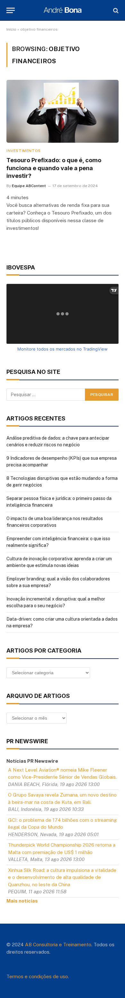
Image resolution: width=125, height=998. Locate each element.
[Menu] (10, 10)
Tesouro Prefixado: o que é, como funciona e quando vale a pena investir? (53, 168)
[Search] (115, 10)
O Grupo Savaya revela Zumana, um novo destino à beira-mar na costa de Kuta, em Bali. (62, 798)
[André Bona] (62, 10)
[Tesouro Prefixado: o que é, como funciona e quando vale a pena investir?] (62, 111)
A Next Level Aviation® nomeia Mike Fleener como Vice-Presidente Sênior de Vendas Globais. (62, 773)
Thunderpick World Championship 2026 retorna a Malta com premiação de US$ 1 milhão (61, 848)
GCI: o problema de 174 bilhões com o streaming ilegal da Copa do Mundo (62, 823)
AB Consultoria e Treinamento (58, 944)
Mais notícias (22, 900)
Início (11, 29)
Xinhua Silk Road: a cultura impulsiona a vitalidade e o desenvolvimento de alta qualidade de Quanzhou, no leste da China (62, 877)
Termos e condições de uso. (37, 976)
